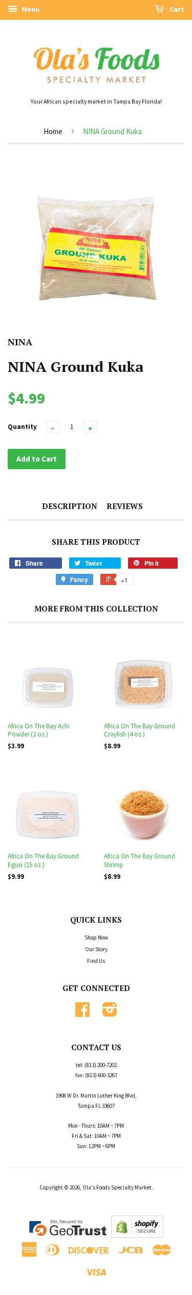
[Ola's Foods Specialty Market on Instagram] (110, 1013)
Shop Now (96, 937)
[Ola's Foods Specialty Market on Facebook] (82, 1013)
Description (69, 506)
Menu (29, 9)
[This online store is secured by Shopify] (137, 1235)
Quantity (22, 426)
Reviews (124, 506)
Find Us (96, 960)
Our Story (96, 949)
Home (53, 131)
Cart (176, 9)
